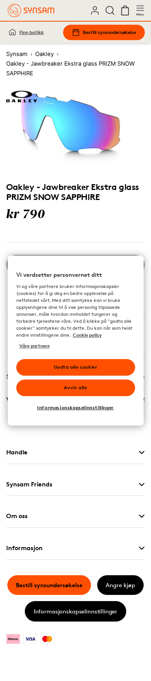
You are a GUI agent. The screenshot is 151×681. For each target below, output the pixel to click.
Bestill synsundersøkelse (109, 32)
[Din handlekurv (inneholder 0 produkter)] (125, 10)
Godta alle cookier (76, 367)
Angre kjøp (120, 585)
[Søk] (110, 10)
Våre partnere (34, 346)
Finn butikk (31, 32)
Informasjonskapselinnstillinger (75, 611)
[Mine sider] (95, 10)
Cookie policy (87, 335)
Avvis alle (75, 387)
